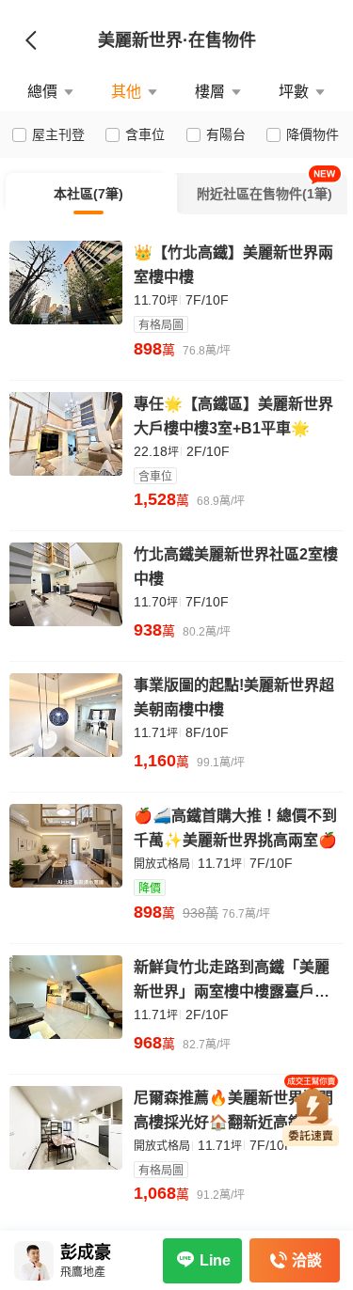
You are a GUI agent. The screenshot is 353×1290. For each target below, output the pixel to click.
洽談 (307, 1260)
